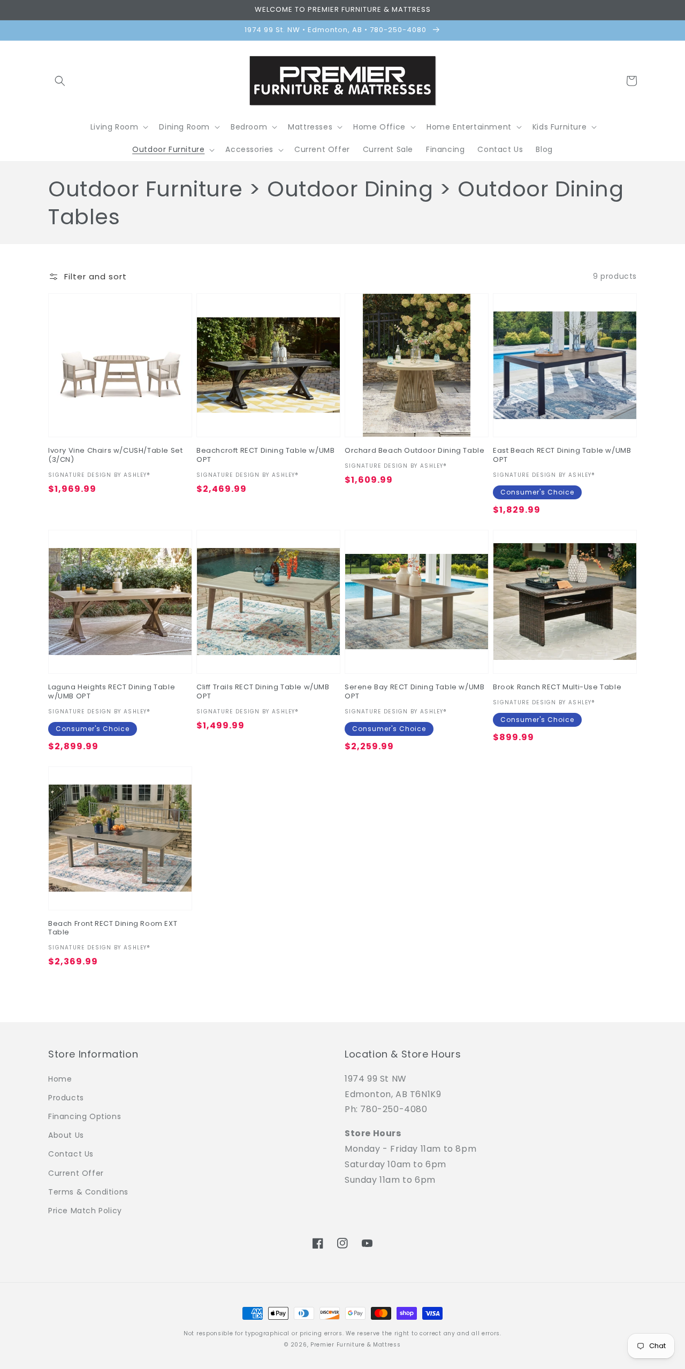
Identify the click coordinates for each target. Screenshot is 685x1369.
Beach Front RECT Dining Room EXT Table (112, 928)
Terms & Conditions (88, 1192)
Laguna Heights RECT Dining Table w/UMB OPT (111, 692)
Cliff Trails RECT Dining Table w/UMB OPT (263, 692)
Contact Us (71, 1154)
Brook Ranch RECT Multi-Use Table (557, 687)
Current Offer (76, 1173)
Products (66, 1097)
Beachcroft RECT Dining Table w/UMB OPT (265, 455)
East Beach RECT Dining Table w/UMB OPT (562, 455)
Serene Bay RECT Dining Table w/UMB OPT (414, 692)
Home (60, 1079)
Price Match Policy (85, 1210)
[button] (60, 81)
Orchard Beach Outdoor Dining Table (414, 450)
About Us (66, 1135)
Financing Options (84, 1116)
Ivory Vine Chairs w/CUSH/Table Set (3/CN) (115, 455)
